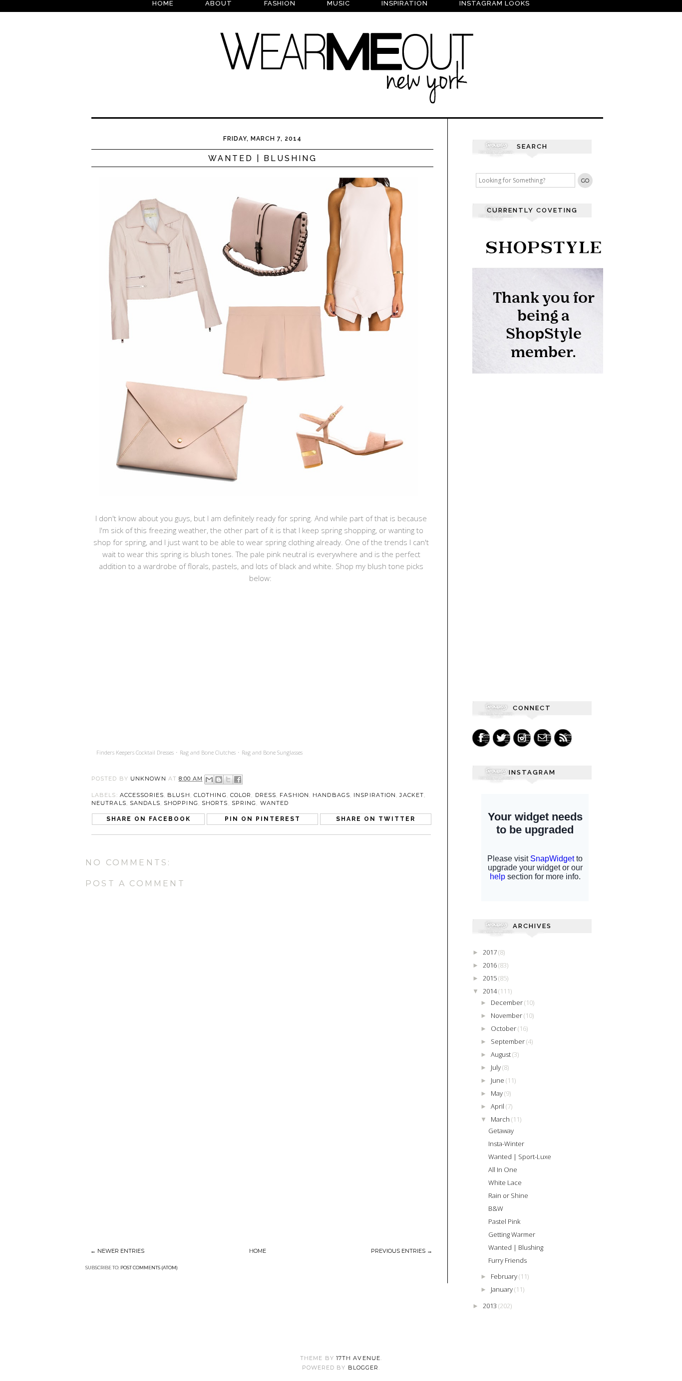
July (496, 1067)
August (501, 1054)
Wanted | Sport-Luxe (519, 1156)
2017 (490, 952)
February (505, 1276)
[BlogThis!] (219, 780)
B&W (495, 1208)
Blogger (363, 1367)
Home (257, 1250)
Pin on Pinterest (263, 818)
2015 (490, 978)
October (504, 1028)
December (507, 1002)
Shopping (181, 802)
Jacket (411, 794)
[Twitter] (501, 738)
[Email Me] (542, 738)
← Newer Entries (117, 1250)
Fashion (294, 794)
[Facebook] (481, 738)
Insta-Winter (506, 1143)
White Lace (505, 1182)
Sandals (145, 802)
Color (241, 794)
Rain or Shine (508, 1195)
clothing (210, 794)
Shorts (215, 802)
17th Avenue (358, 1358)
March (501, 1119)
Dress (266, 794)
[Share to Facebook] (238, 780)
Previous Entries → (401, 1250)
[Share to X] (228, 780)
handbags (331, 794)
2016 (490, 965)
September (508, 1041)
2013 (490, 1305)
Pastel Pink (504, 1221)
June (498, 1080)
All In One (502, 1169)
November (507, 1015)
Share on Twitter (375, 818)
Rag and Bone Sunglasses (272, 752)
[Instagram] (522, 738)
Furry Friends (507, 1260)
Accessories (142, 794)
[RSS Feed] (563, 738)
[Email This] (209, 780)
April (498, 1106)
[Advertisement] (160, 1174)
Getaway (501, 1130)
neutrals (108, 802)
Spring (244, 802)
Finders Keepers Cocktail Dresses (135, 752)
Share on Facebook (148, 818)
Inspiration (374, 794)
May (497, 1093)
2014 (490, 990)
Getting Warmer (511, 1234)
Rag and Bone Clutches (208, 752)
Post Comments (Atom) (149, 1267)
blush (178, 794)
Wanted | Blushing (515, 1247)
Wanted (274, 802)
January (502, 1289)
